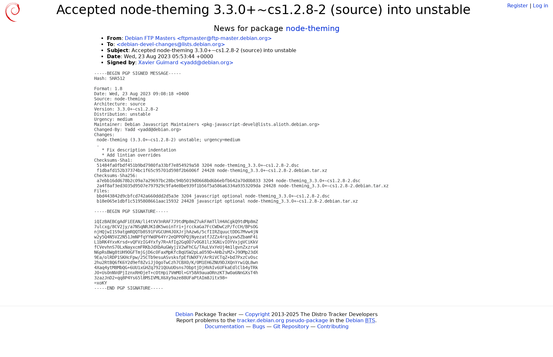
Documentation (224, 326)
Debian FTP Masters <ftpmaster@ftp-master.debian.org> (198, 38)
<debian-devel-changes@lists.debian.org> (170, 44)
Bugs (258, 326)
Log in (540, 6)
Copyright (257, 314)
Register (517, 6)
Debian (184, 314)
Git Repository (291, 326)
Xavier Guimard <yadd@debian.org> (185, 62)
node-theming (313, 28)
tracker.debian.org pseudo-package (282, 320)
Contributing (333, 326)
